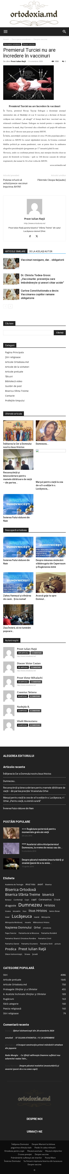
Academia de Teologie (14, 884)
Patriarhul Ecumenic (29, 944)
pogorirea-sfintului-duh (21, 1147)
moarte (28, 922)
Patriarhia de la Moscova (29, 933)
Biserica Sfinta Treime (17, 390)
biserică (48, 894)
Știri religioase (13, 357)
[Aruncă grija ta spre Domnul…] (51, 582)
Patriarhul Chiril (44, 938)
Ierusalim (16, 911)
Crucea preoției (25, 1154)
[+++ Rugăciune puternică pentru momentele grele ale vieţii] (11, 833)
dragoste (10, 905)
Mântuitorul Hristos (41, 922)
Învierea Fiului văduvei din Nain (18, 808)
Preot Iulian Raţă (18, 61)
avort (40, 884)
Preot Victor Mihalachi (30, 677)
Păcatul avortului (34, 1151)
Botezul (8, 900)
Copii (27, 900)
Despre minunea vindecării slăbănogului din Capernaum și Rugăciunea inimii (50, 563)
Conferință (18, 900)
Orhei (37, 927)
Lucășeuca (22, 916)
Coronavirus (45, 899)
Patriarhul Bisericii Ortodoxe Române (20, 938)
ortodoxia (47, 928)
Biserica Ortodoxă (20, 889)
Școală (35, 954)
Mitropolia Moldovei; (14, 922)
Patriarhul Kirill (46, 944)
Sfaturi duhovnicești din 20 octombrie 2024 (33, 1030)
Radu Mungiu (11, 1055)
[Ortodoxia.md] (34, 13)
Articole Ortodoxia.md (17, 362)
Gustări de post (13, 386)
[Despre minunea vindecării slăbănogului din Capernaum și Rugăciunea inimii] (51, 547)
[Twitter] (38, 236)
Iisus (24, 911)
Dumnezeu (30, 905)
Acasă (6, 39)
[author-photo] (34, 214)
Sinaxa (27, 954)
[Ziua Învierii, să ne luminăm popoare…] (18, 614)
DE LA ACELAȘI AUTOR (40, 251)
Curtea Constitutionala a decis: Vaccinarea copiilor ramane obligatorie (40, 294)
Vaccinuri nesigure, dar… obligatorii (42, 259)
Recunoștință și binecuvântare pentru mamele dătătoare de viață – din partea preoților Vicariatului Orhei (34, 789)
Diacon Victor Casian (29, 663)
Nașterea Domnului (18, 927)
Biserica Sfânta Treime (22, 894)
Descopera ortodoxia (21, 39)
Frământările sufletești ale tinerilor (26, 1157)
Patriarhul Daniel (12, 944)
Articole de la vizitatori (17, 366)
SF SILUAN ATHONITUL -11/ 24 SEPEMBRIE (34, 1037)
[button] (5, 31)
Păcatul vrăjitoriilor (53, 1151)
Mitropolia (45, 917)
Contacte (10, 395)
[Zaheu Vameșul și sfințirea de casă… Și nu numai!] (18, 582)
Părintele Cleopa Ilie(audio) (52, 180)
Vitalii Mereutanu (27, 721)
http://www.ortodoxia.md (34, 223)
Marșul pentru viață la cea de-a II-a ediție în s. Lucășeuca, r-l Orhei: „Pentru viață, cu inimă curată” (33, 799)
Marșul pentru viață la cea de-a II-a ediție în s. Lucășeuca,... (49, 485)
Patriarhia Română (49, 933)
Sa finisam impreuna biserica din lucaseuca (43, 1161)
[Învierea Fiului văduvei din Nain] (18, 504)
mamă (36, 917)
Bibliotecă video (13, 381)
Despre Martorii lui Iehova (43, 1144)
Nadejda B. (23, 706)
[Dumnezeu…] (51, 430)
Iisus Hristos (38, 910)
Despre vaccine (40, 39)
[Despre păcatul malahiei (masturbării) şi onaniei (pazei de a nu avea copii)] (11, 863)
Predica (10, 949)
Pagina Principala (14, 352)
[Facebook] (31, 236)
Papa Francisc (10, 933)
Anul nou (30, 884)
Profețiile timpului (15, 400)
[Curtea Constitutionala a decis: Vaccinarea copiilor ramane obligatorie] (11, 294)
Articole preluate (14, 371)
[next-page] (10, 306)
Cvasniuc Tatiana (27, 692)
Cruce (57, 899)
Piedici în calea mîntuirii (45, 1147)
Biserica (48, 884)
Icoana (8, 911)
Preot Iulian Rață (32, 949)
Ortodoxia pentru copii (14, 1151)
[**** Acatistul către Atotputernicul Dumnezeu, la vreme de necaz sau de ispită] (11, 848)
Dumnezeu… (42, 443)
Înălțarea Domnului (20, 1144)
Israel (7, 917)
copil (33, 899)
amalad (9, 1037)
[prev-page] (5, 306)
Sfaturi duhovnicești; (13, 954)
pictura (57, 944)
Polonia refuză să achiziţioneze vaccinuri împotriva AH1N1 (15, 183)
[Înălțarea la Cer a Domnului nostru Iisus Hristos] (18, 430)
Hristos (49, 905)
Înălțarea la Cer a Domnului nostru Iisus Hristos (27, 773)
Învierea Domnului (12, 1161)
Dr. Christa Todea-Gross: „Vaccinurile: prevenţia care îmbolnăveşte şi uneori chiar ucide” (42, 279)
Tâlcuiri (9, 376)
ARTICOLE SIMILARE (15, 251)
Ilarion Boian (54, 911)
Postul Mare (50, 1157)
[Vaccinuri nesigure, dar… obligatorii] (11, 263)
